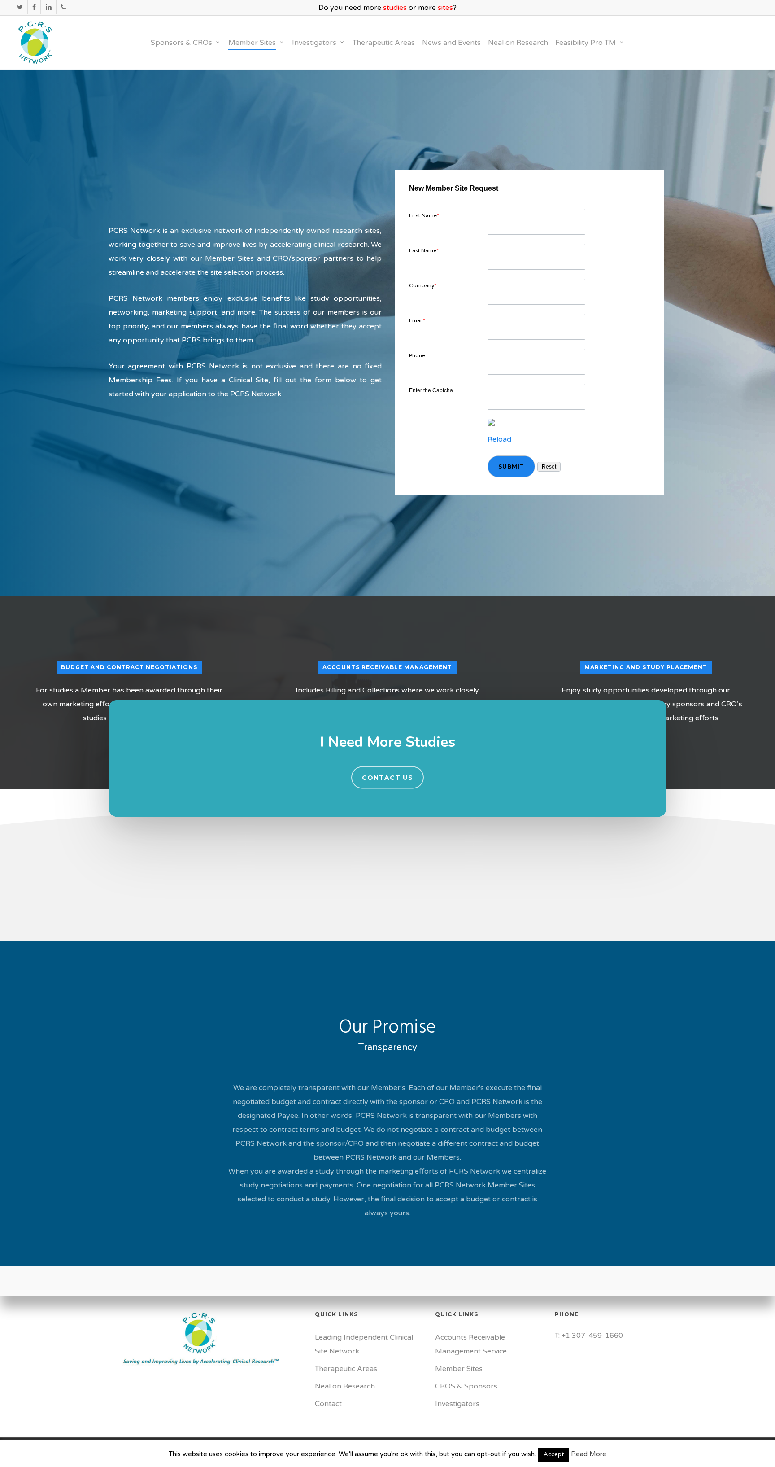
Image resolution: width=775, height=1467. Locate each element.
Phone (417, 355)
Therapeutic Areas (346, 1368)
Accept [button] (554, 1454)
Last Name (424, 250)
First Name (424, 215)
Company (422, 285)
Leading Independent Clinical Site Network (364, 1344)
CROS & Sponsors (466, 1386)
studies (395, 7)
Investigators (457, 1403)
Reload (499, 439)
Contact (328, 1403)
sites (445, 7)
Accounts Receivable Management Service (471, 1344)
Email (417, 320)
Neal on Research (345, 1386)
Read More (588, 1454)
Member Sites (459, 1368)
